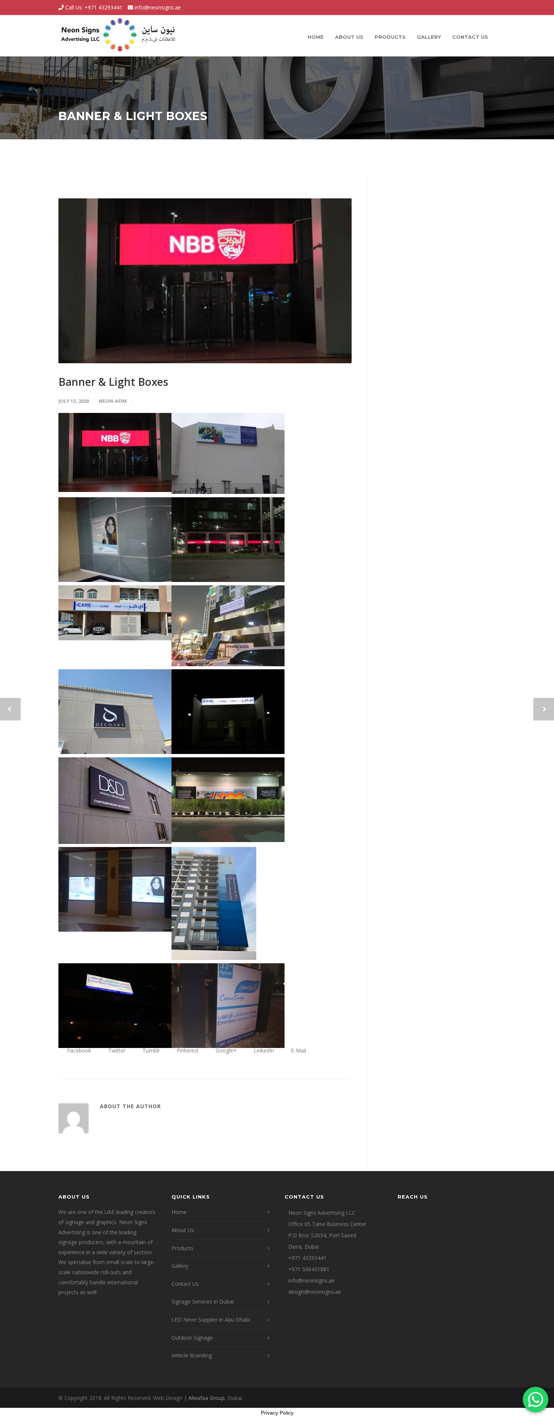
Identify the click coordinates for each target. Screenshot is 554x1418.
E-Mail (297, 1050)
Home (316, 37)
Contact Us (470, 37)
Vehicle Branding (191, 1355)
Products (390, 37)
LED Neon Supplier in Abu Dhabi (210, 1319)
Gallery (429, 37)
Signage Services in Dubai (202, 1301)
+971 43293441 (307, 1257)
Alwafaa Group (206, 1397)
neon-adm (113, 401)
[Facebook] (457, 7)
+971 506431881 (308, 1269)
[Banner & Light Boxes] (205, 280)
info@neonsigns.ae (158, 7)
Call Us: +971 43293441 (93, 7)
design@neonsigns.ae (314, 1291)
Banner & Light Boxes (113, 382)
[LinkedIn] (488, 7)
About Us (349, 37)
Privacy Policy (277, 1413)
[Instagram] (473, 7)
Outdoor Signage (192, 1337)
